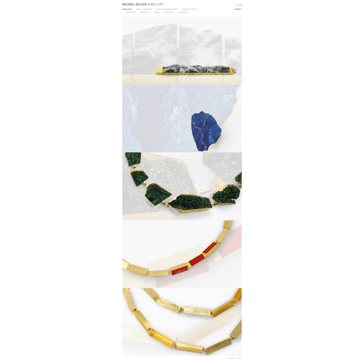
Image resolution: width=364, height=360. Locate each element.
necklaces (130, 12)
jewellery (127, 9)
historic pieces (190, 9)
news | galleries (144, 9)
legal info (239, 358)
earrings (183, 12)
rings (157, 12)
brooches (145, 12)
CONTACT (238, 9)
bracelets (169, 12)
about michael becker (167, 9)
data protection (231, 358)
